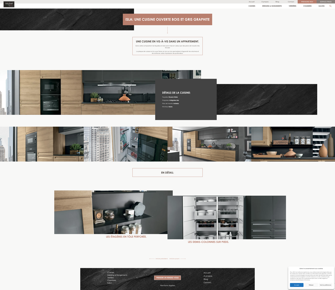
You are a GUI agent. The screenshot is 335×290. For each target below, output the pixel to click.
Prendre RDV (307, 2)
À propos (265, 2)
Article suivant (174, 259)
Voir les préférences (325, 285)
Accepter (296, 285)
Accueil (252, 2)
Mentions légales (167, 286)
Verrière (110, 278)
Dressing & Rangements (272, 6)
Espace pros (326, 2)
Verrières (292, 6)
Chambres (307, 6)
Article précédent (162, 259)
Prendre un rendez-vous (167, 278)
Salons (322, 6)
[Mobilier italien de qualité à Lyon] (8, 4)
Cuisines (251, 6)
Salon (109, 283)
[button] (331, 269)
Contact (291, 2)
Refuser (311, 285)
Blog (277, 2)
